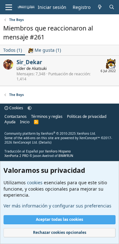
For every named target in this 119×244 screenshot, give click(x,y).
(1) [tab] (12, 50)
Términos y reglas (47, 116)
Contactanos (15, 116)
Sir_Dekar (29, 62)
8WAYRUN (65, 155)
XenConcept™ (89, 138)
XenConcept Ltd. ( (26, 142)
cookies (35, 183)
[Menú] (8, 7)
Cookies (15, 108)
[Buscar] (112, 7)
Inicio (25, 122)
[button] (29, 108)
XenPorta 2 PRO (16, 155)
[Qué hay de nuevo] (100, 7)
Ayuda (10, 122)
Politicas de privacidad (86, 116)
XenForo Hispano (58, 151)
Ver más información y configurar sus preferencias (57, 206)
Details (45, 142)
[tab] (44, 50)
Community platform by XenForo (50, 133)
